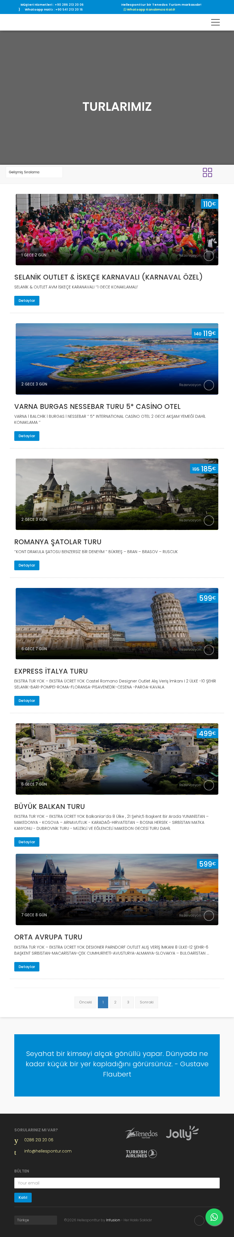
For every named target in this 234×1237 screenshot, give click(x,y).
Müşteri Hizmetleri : (52, 4)
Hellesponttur (35, 22)
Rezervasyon (190, 255)
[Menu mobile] (215, 23)
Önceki (85, 1002)
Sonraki (147, 1002)
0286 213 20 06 (38, 1140)
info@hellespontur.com (41, 1151)
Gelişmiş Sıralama (24, 172)
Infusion (113, 1220)
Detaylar (27, 300)
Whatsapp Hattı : (54, 9)
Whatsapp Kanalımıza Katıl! (150, 9)
